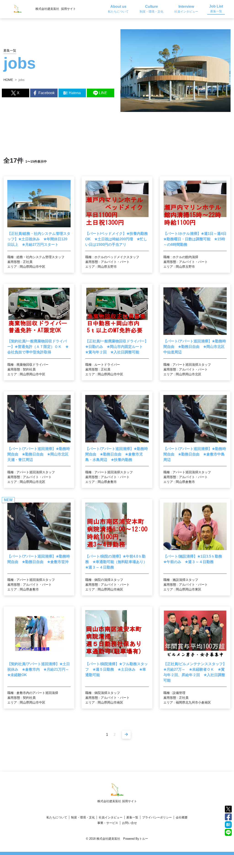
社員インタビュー (110, 817)
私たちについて (56, 817)
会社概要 (182, 817)
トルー (143, 838)
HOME (8, 80)
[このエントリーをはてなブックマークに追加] (228, 824)
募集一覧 (132, 817)
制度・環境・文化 (83, 817)
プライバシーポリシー (157, 817)
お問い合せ (129, 823)
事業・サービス (107, 823)
